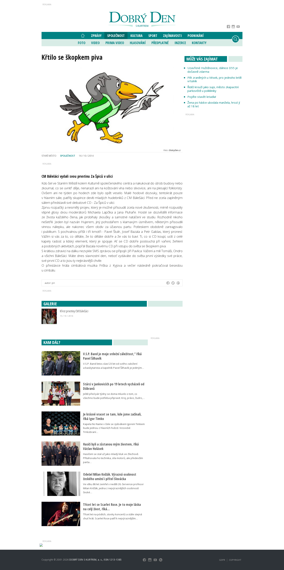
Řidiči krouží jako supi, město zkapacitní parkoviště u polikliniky (213, 89)
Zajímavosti (172, 35)
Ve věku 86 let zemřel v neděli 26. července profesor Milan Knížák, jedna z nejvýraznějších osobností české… (113, 488)
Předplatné (160, 42)
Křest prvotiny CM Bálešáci (74, 311)
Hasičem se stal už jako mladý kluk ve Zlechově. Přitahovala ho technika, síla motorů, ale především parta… (113, 458)
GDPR (222, 559)
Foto (81, 42)
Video (95, 42)
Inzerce (180, 42)
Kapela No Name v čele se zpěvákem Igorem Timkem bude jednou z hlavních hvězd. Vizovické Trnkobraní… (114, 428)
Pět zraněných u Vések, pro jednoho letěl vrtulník (214, 79)
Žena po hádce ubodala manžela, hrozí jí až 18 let (213, 104)
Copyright (235, 559)
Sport (152, 35)
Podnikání (196, 35)
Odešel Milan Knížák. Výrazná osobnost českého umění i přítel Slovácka (109, 476)
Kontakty (199, 42)
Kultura (136, 35)
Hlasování (138, 42)
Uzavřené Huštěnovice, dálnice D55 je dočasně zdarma (212, 69)
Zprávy (96, 35)
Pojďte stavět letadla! (201, 97)
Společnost (116, 35)
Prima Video (114, 42)
